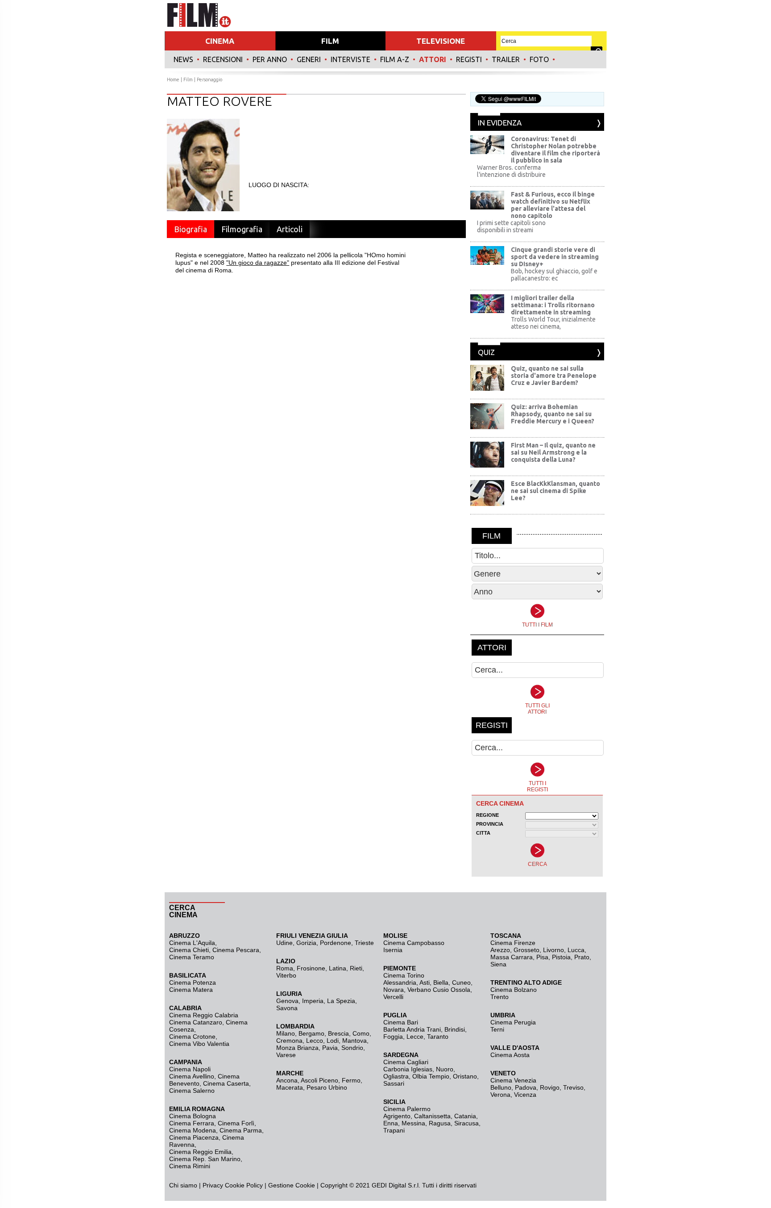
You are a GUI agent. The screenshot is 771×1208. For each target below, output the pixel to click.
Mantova (354, 1040)
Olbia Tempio (430, 1076)
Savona (287, 1008)
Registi (469, 59)
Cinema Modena (192, 1130)
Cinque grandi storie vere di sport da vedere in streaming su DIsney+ (555, 257)
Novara (393, 989)
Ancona (287, 1080)
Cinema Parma (241, 1130)
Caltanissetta (432, 1116)
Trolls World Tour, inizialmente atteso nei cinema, (553, 323)
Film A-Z (394, 59)
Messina (413, 1123)
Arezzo (500, 949)
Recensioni (223, 59)
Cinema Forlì (236, 1123)
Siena (498, 964)
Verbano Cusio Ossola (438, 989)
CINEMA (219, 41)
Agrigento (396, 1116)
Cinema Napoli (190, 1069)
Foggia (393, 1036)
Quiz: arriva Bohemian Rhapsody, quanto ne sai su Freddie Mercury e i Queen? (552, 414)
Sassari (393, 1083)
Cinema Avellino (191, 1076)
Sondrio (352, 1047)
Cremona (289, 1040)
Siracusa (466, 1123)
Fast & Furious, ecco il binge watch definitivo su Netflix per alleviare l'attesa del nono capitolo (553, 205)
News (183, 59)
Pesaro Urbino (327, 1087)
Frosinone (311, 968)
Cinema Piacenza (194, 1137)
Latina (337, 968)
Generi (309, 59)
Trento (499, 996)
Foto (539, 59)
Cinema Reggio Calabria (203, 1015)
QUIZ (486, 352)
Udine (284, 942)
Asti (424, 982)
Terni (497, 1029)
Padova (525, 1087)
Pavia (330, 1047)
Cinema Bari (400, 1022)
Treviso (573, 1087)
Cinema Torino (403, 975)
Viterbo (286, 975)
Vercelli (393, 996)
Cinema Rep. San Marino (204, 1158)
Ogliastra (396, 1076)
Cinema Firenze (512, 942)
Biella (440, 982)
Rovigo (550, 1087)
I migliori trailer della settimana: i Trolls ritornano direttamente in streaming (553, 305)
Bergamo (311, 1033)
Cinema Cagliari (405, 1062)
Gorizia (306, 942)
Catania (465, 1116)
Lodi (333, 1040)
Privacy (213, 1185)
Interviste (350, 59)
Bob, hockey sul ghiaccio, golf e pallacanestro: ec (554, 275)
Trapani (394, 1130)
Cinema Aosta (510, 1054)
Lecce (414, 1036)
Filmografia (241, 229)
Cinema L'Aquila (192, 942)
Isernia (392, 949)
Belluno (500, 1087)
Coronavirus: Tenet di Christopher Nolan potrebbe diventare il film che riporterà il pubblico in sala (555, 149)
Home (173, 79)
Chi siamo (183, 1185)
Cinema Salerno (192, 1090)
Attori (432, 59)
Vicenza (525, 1094)
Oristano (465, 1076)
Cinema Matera (191, 989)
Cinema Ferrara (191, 1123)
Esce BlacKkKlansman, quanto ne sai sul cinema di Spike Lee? (555, 491)
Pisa (542, 957)
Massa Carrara (511, 957)
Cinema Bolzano (513, 989)
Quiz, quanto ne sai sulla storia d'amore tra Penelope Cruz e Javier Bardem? (554, 375)
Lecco (314, 1040)
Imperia (312, 1000)
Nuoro (444, 1069)
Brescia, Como (348, 1033)
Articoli (290, 229)
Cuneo (461, 982)
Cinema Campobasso (413, 942)
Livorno (553, 949)
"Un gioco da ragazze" (257, 262)
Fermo (351, 1080)
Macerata (289, 1087)
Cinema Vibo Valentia (199, 1043)
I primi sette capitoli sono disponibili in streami (511, 226)
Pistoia (561, 957)
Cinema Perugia (513, 1022)
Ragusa (440, 1123)
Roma (284, 968)
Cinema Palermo (407, 1108)
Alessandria (399, 982)
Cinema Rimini (189, 1166)
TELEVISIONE (440, 41)
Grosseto (526, 949)
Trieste (364, 942)
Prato (581, 957)
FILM (330, 41)
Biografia (190, 229)
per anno (270, 59)
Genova (287, 1000)
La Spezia (341, 1000)
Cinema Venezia (513, 1080)
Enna (390, 1123)
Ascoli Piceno (319, 1080)
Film (188, 79)
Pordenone (335, 942)
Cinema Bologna (192, 1116)
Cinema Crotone (192, 1036)
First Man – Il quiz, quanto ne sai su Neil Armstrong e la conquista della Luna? (553, 452)
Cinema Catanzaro (195, 1022)
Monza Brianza (297, 1047)
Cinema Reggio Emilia (200, 1151)
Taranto (437, 1036)
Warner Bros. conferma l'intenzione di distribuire (511, 171)
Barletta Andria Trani (412, 1029)
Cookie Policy (243, 1185)
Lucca (576, 949)
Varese (286, 1054)
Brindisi (454, 1029)
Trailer (506, 59)
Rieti (356, 968)
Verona (500, 1094)
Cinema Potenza (192, 982)
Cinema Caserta (226, 1083)
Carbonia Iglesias (407, 1069)
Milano (285, 1033)
